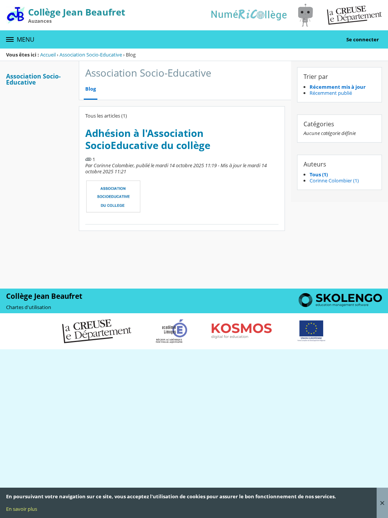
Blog (90, 89)
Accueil (48, 54)
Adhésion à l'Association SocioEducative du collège (147, 139)
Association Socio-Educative (90, 54)
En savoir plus (21, 508)
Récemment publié (331, 93)
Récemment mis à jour (338, 87)
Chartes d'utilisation (28, 307)
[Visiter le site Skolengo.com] (340, 305)
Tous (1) (319, 174)
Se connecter (362, 39)
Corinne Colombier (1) (334, 180)
